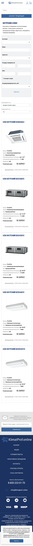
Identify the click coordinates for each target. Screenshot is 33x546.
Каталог (16, 445)
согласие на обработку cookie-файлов (18, 532)
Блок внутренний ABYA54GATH (13, 292)
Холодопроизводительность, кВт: (10, 83)
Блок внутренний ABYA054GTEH (14, 349)
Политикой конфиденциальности (13, 534)
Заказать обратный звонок (16, 479)
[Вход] (27, 2)
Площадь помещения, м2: (8, 62)
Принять (16, 541)
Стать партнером (16, 473)
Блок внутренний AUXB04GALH (13, 122)
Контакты (16, 464)
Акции (16, 450)
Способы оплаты (16, 468)
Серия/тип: (5, 54)
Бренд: (3, 47)
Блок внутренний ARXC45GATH (13, 236)
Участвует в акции (8, 78)
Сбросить (16, 92)
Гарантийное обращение (16, 459)
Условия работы (16, 454)
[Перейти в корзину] (30, 3)
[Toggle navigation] (2, 3)
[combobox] (16, 42)
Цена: (3, 70)
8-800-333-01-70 (16, 482)
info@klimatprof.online (19, 490)
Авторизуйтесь (9, 170)
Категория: (5, 39)
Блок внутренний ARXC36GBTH (13, 179)
